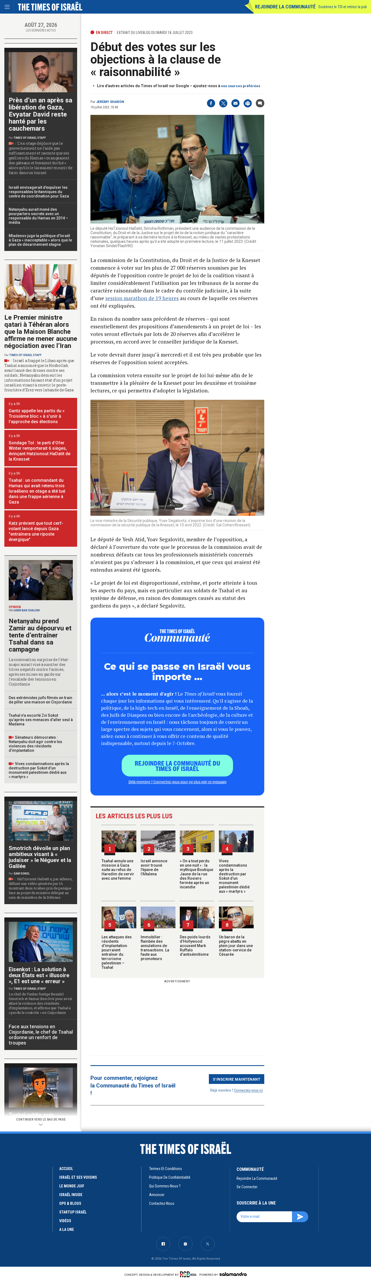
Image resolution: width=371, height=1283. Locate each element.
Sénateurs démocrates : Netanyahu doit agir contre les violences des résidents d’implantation (35, 744)
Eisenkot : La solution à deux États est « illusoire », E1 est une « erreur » (39, 975)
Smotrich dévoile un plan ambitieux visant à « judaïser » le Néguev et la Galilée (40, 857)
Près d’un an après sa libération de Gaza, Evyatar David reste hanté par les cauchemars (40, 114)
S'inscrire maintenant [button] (236, 1079)
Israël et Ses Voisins (78, 1177)
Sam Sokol (22, 873)
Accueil (66, 1168)
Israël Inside (70, 1195)
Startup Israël (73, 1212)
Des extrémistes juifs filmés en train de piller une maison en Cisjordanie (40, 700)
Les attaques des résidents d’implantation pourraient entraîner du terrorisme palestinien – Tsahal (117, 952)
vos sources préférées (240, 86)
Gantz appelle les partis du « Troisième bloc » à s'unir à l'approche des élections (37, 416)
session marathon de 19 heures (142, 298)
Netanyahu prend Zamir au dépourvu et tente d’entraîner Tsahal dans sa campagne (40, 635)
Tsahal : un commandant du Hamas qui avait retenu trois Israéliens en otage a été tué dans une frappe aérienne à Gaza (37, 491)
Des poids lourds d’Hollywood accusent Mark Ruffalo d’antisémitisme (195, 946)
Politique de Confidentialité (169, 1177)
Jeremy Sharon (110, 102)
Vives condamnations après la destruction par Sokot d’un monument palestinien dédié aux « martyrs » (234, 876)
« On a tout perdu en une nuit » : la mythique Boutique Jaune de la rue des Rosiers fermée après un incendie (196, 874)
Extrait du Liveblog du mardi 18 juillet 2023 (155, 32)
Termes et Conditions (165, 1168)
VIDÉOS (65, 1221)
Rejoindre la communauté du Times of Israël (177, 765)
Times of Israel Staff (30, 137)
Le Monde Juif (71, 1186)
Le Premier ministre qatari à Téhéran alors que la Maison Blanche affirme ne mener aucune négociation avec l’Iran (40, 332)
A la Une (66, 1229)
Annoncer (156, 1195)
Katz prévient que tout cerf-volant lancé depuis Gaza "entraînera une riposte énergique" (36, 531)
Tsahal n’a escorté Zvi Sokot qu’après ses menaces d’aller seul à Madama (41, 719)
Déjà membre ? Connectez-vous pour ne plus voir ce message (177, 781)
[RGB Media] (189, 1274)
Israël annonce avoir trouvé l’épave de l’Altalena (154, 867)
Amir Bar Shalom (27, 610)
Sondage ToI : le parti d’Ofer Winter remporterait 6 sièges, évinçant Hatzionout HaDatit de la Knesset (39, 451)
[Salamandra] (233, 1274)
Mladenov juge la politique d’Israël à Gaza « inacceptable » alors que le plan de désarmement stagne (40, 240)
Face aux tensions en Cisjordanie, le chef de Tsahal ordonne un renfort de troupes (41, 1035)
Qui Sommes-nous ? (165, 1186)
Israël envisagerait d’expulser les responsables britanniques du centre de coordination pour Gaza (39, 191)
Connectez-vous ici (248, 1090)
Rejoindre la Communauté (285, 7)
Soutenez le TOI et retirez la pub (342, 7)
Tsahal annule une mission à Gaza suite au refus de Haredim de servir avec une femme (118, 870)
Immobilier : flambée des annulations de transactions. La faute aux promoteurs (155, 948)
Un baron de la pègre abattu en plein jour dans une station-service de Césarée (236, 946)
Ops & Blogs (70, 1203)
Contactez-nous (161, 1203)
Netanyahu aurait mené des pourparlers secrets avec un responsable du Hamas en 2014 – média (38, 216)
